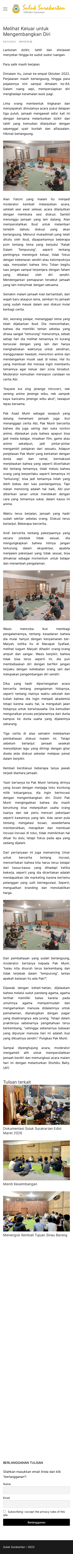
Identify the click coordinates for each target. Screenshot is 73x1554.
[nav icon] (5, 9)
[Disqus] (36, 1292)
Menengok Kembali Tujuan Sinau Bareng (35, 1235)
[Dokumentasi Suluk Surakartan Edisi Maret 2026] (36, 1105)
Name (7, 1484)
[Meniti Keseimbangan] (36, 1160)
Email (6, 1497)
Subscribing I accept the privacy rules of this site (34, 1513)
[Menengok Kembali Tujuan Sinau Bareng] (36, 1211)
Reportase (26, 41)
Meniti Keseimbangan (20, 1184)
